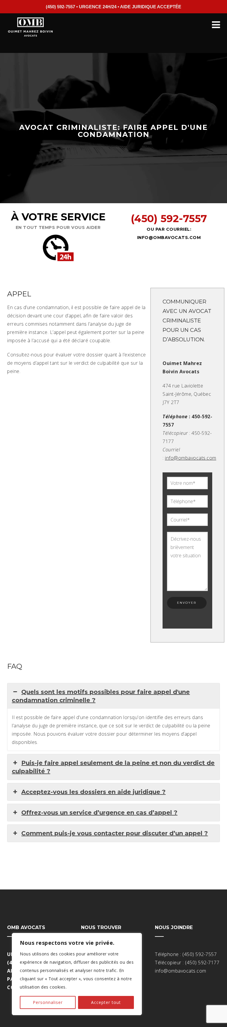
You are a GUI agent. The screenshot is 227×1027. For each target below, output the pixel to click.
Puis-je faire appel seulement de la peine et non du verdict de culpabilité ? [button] (113, 767)
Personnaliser (48, 1002)
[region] (77, 974)
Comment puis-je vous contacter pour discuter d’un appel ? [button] (114, 833)
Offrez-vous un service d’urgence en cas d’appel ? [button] (99, 812)
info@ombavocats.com (169, 237)
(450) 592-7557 (169, 218)
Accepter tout (106, 1002)
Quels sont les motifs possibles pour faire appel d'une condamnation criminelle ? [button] (101, 696)
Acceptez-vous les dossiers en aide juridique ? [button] (93, 791)
